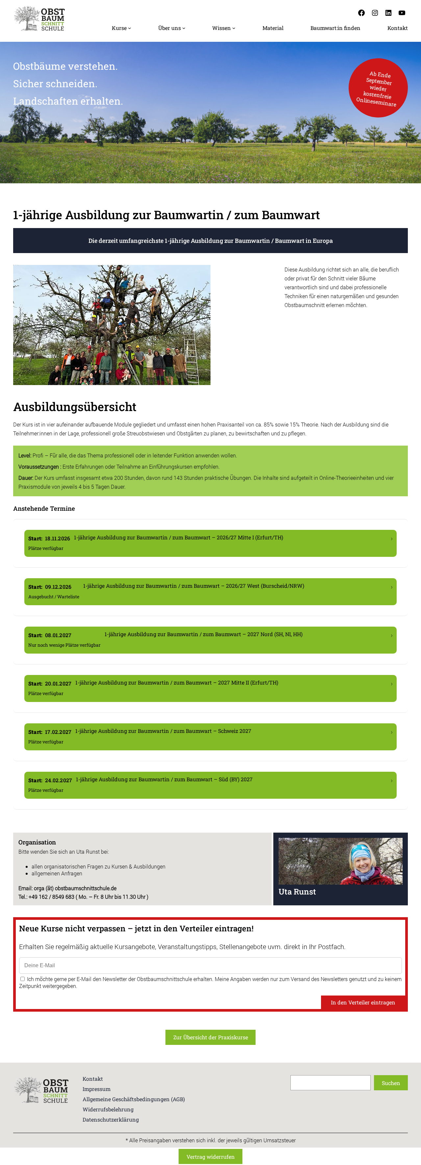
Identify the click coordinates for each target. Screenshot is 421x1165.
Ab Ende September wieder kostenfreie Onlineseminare (376, 88)
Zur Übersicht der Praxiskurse (210, 1037)
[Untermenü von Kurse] (129, 28)
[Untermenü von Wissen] (233, 28)
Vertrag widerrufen (210, 1156)
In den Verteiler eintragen (363, 1002)
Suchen (391, 1082)
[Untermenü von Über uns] (184, 28)
